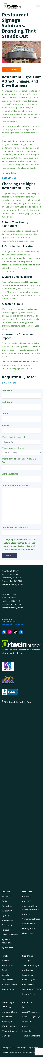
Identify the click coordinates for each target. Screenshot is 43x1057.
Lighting (5, 915)
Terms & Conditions (31, 1035)
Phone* (5, 425)
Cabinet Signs (28, 979)
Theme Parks (8, 989)
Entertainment (28, 923)
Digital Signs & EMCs (31, 989)
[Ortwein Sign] (13, 6)
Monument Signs (9, 1012)
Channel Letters (29, 984)
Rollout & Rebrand (10, 934)
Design (5, 901)
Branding (6, 896)
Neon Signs (7, 1016)
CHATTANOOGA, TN (11, 571)
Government (28, 933)
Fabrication (7, 906)
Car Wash (26, 896)
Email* (5, 413)
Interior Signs (8, 1002)
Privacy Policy (28, 1031)
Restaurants (7, 965)
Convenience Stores (31, 919)
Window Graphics (9, 1031)
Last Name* (7, 402)
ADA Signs (27, 960)
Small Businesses (9, 984)
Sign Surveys (7, 947)
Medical (5, 960)
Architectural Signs (30, 965)
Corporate (27, 914)
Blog (24, 1007)
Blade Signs (27, 975)
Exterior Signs (28, 994)
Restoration (7, 925)
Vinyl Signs (6, 1035)
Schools (5, 975)
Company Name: (10, 474)
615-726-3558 (14, 604)
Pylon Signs (7, 1021)
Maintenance (7, 920)
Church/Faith (28, 901)
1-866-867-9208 (28, 361)
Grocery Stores (29, 928)
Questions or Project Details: (15, 485)
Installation (7, 910)
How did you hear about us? (15, 527)
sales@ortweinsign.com (12, 584)
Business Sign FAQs (31, 1016)
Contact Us (27, 1002)
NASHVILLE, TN (9, 594)
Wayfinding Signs (9, 1026)
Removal (5, 930)
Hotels (5, 956)
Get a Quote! (11, 69)
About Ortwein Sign (31, 1012)
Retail (4, 970)
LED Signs (6, 1007)
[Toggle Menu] (38, 6)
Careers (25, 1026)
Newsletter (27, 1021)
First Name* (7, 390)
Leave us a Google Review (12, 624)
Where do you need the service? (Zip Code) (19, 460)
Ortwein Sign (21, 1048)
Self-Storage (7, 979)
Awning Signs (28, 970)
